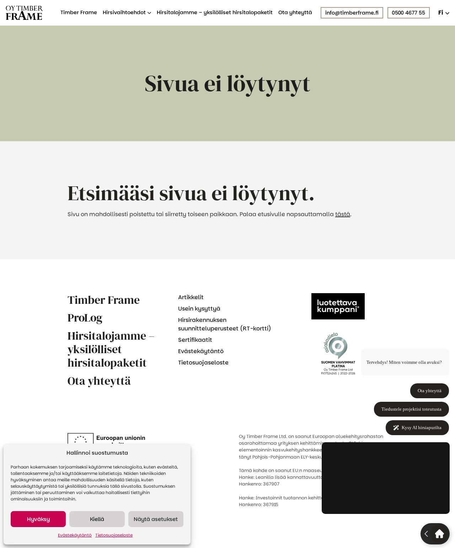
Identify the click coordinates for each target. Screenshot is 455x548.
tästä (342, 214)
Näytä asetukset (156, 519)
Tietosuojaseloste (114, 535)
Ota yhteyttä (295, 13)
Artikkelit (191, 297)
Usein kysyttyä (199, 309)
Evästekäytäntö (75, 535)
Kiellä (97, 519)
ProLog (85, 317)
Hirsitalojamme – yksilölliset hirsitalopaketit (215, 13)
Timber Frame (78, 13)
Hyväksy (38, 519)
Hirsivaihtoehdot (124, 13)
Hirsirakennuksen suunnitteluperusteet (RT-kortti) (224, 324)
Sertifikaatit (195, 340)
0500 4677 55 (408, 12)
